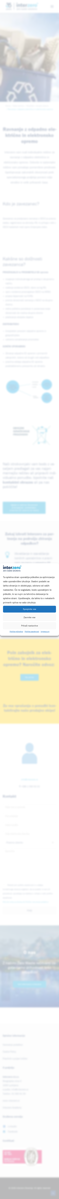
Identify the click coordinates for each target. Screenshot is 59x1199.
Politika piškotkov (16, 632)
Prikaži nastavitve (29, 626)
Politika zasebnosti (32, 632)
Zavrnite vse (29, 617)
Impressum (45, 632)
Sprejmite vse (29, 609)
